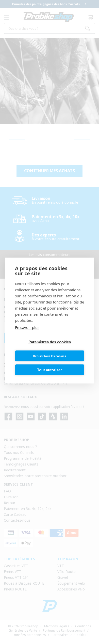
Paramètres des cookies (49, 342)
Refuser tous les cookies (49, 356)
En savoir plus (27, 327)
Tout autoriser (49, 370)
